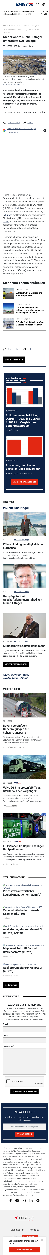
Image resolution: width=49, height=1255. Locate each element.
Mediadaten (17, 1229)
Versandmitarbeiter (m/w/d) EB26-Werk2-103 (21, 912)
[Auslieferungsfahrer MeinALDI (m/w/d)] (19, 964)
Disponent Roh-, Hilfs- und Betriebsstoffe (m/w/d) (20, 950)
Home (5, 25)
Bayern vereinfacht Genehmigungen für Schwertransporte (15, 729)
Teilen (30, 122)
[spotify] (37, 1200)
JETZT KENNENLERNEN (24, 482)
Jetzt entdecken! (24, 1249)
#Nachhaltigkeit (10, 678)
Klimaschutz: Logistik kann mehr (24, 646)
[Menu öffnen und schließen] (5, 4)
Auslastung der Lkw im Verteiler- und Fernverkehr (23, 467)
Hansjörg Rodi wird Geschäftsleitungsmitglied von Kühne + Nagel (22, 600)
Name (5, 1035)
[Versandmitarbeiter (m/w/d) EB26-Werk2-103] (22, 907)
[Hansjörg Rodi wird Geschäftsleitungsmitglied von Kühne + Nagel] (24, 576)
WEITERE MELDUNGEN (16, 664)
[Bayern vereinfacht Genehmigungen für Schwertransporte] (24, 705)
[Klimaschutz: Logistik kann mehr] (24, 625)
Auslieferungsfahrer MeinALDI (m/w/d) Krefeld (22, 931)
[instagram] (24, 1200)
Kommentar (8, 1046)
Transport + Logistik (31, 25)
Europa (8, 215)
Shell (17, 208)
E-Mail (5, 1024)
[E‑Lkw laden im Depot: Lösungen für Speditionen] (24, 825)
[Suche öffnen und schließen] (37, 4)
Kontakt (34, 1229)
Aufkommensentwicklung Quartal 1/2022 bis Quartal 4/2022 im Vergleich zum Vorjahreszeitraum (23, 420)
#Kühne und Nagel (16, 508)
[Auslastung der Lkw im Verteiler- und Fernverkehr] (24, 446)
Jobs (14, 1236)
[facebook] (10, 1200)
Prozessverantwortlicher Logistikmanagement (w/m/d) (22, 892)
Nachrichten (16, 25)
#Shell (26, 675)
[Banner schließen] (41, 1240)
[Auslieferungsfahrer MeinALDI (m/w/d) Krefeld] (23, 926)
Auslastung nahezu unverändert (19, 473)
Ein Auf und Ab (12, 430)
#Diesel (23, 678)
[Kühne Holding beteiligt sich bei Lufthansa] (24, 524)
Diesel (6, 221)
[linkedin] (31, 1200)
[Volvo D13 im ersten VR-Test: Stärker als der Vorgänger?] (24, 767)
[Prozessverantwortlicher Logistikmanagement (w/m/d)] (24, 887)
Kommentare (14, 122)
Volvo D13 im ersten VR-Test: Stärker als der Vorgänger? (22, 789)
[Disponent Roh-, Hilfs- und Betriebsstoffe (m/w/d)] (24, 945)
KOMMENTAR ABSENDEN (25, 1091)
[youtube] (17, 1200)
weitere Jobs (11, 985)
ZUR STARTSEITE (14, 359)
